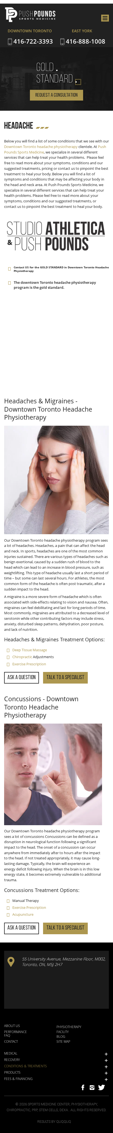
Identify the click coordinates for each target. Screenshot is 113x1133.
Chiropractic (22, 656)
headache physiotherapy (57, 146)
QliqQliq (63, 1122)
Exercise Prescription (29, 663)
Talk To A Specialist (65, 678)
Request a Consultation (56, 95)
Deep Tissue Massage (29, 649)
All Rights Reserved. (88, 1110)
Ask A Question (21, 678)
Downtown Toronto (20, 146)
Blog (60, 1036)
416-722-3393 (33, 41)
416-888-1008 (85, 41)
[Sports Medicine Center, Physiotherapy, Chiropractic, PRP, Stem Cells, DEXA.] (45, 14)
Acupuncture (22, 914)
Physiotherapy (68, 1027)
